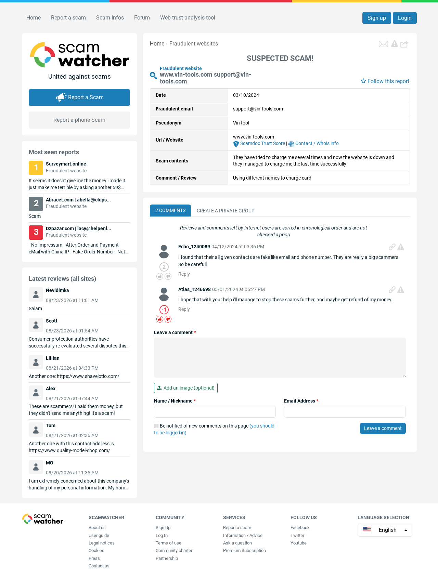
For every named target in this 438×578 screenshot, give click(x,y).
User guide (99, 535)
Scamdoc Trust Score (262, 143)
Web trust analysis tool (187, 17)
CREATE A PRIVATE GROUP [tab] (226, 210)
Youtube (299, 543)
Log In (162, 535)
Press (94, 558)
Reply (184, 274)
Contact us (99, 565)
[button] (405, 44)
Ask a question (237, 543)
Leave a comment (175, 332)
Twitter (297, 535)
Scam (35, 216)
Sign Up (163, 527)
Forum (142, 17)
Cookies (96, 550)
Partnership (167, 558)
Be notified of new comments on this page (214, 429)
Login (405, 18)
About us (97, 527)
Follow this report (388, 81)
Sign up (377, 18)
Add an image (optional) (188, 388)
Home (33, 17)
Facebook (300, 527)
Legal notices (102, 543)
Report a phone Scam (79, 120)
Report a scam (68, 17)
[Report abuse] (400, 247)
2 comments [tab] (170, 210)
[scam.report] (394, 43)
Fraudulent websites (193, 43)
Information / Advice (242, 535)
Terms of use (168, 543)
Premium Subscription (244, 550)
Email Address (301, 401)
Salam (35, 308)
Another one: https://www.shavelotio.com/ (74, 376)
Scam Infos (110, 17)
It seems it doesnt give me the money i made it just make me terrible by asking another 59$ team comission (77, 187)
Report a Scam (86, 97)
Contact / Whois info (316, 143)
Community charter (174, 550)
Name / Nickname (175, 401)
